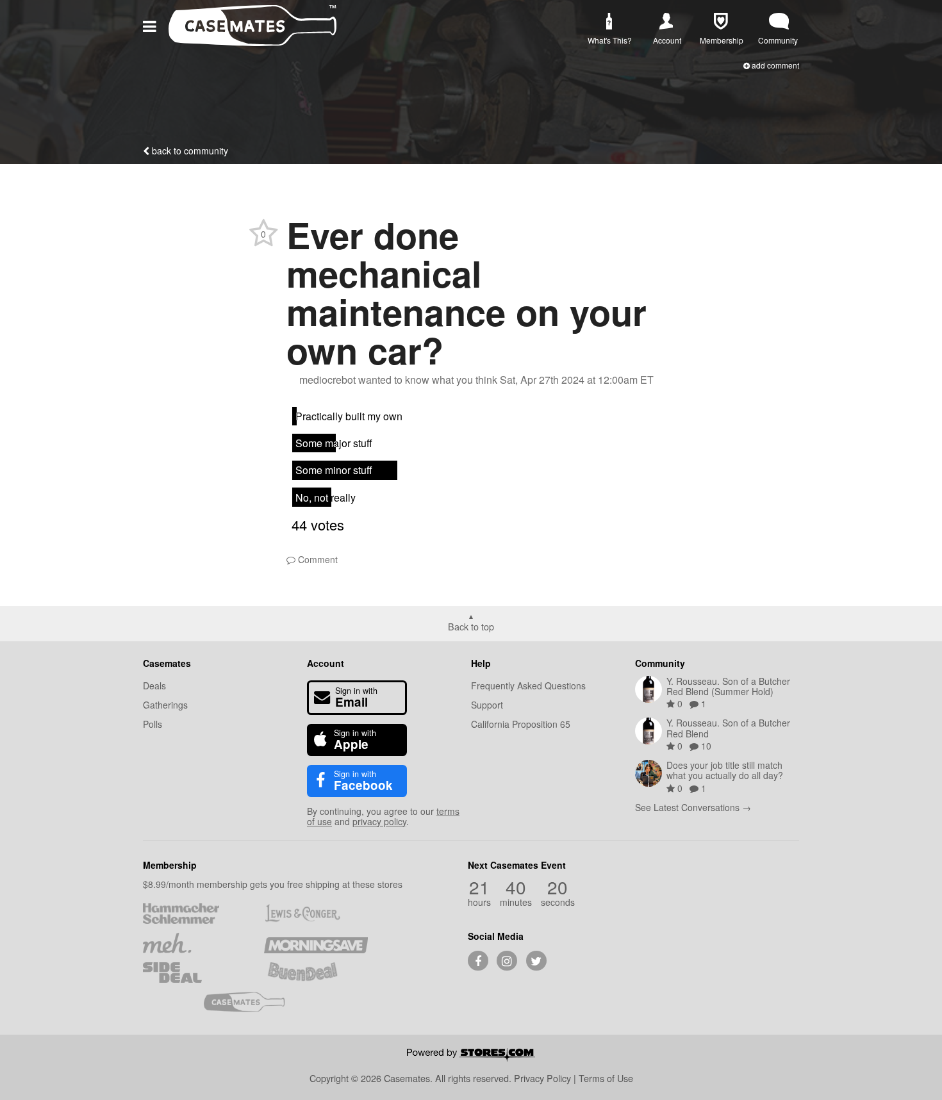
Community (660, 663)
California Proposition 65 (520, 724)
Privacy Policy (542, 1078)
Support (487, 704)
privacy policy (379, 821)
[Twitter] (536, 961)
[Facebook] (478, 961)
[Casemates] (255, 1002)
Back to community (188, 150)
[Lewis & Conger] (315, 913)
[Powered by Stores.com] (471, 1055)
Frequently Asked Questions (528, 685)
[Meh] (194, 943)
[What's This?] (608, 22)
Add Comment (774, 65)
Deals (154, 685)
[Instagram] (507, 961)
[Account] (666, 22)
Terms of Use (606, 1078)
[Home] (252, 42)
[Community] (779, 22)
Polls (152, 724)
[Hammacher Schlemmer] (194, 913)
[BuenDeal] (315, 972)
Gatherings (165, 704)
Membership (170, 864)
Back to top (471, 626)
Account (325, 663)
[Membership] (721, 22)
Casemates (167, 663)
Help (481, 663)
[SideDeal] (194, 972)
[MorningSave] (315, 943)
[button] (152, 25)
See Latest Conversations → (693, 807)
